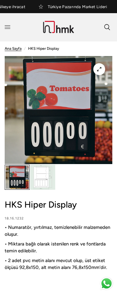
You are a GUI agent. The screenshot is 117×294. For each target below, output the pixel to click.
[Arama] (107, 27)
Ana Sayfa (13, 48)
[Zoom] (99, 69)
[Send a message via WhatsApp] (106, 283)
